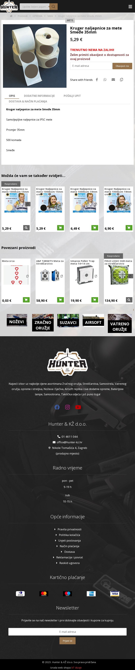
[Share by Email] (113, 79)
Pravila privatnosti (69, 529)
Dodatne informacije (39, 96)
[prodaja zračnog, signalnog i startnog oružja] (9, 6)
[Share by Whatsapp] (105, 79)
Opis (12, 96)
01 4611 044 (70, 436)
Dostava (69, 552)
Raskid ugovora (69, 563)
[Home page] (11, 15)
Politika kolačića (69, 535)
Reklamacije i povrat (69, 557)
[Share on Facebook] (97, 79)
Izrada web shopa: (60, 667)
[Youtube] (78, 407)
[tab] (12, 96)
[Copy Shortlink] (121, 79)
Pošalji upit (72, 96)
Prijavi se (67, 640)
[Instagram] (67, 407)
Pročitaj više (26, 227)
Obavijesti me (122, 66)
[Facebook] (57, 407)
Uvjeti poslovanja (69, 540)
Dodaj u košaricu (60, 227)
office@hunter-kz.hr (69, 442)
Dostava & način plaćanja (28, 101)
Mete (70, 20)
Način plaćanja (69, 546)
